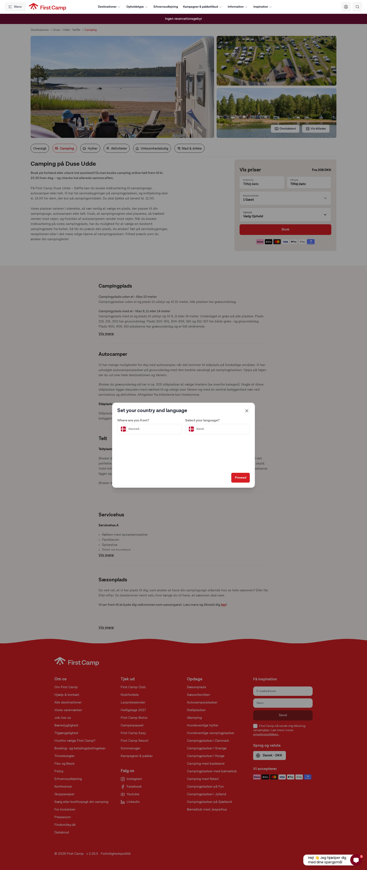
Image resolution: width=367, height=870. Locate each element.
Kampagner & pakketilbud (200, 6)
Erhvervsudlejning (166, 6)
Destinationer (107, 6)
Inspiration (260, 6)
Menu (18, 6)
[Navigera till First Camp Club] (346, 6)
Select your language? (202, 420)
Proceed (240, 477)
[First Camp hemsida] (47, 7)
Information (236, 6)
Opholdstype (135, 6)
